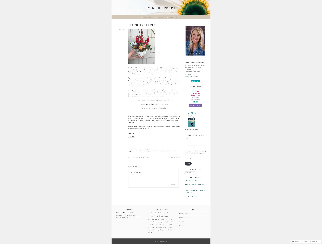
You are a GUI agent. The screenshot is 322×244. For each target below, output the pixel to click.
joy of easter (149, 151)
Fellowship (161, 219)
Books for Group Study (164, 213)
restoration (162, 151)
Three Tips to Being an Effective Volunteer (140, 157)
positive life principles (138, 149)
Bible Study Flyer (191, 180)
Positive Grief (151, 225)
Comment (172, 184)
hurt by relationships (141, 151)
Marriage (160, 222)
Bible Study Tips (153, 213)
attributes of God (192, 196)
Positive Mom (159, 17)
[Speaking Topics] (195, 81)
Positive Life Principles (161, 8)
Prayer (158, 230)
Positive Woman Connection (155, 227)
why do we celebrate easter (171, 151)
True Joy (170, 230)
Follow (188, 163)
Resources (179, 17)
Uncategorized (147, 149)
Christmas (151, 216)
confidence (160, 216)
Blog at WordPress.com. (161, 241)
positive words (152, 230)
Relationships (163, 230)
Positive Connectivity (168, 222)
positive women (167, 227)
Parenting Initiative (146, 17)
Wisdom (150, 232)
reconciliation (155, 151)
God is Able (154, 222)
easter (133, 151)
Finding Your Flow (174, 157)
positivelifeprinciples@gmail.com (193, 76)
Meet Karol (169, 17)
